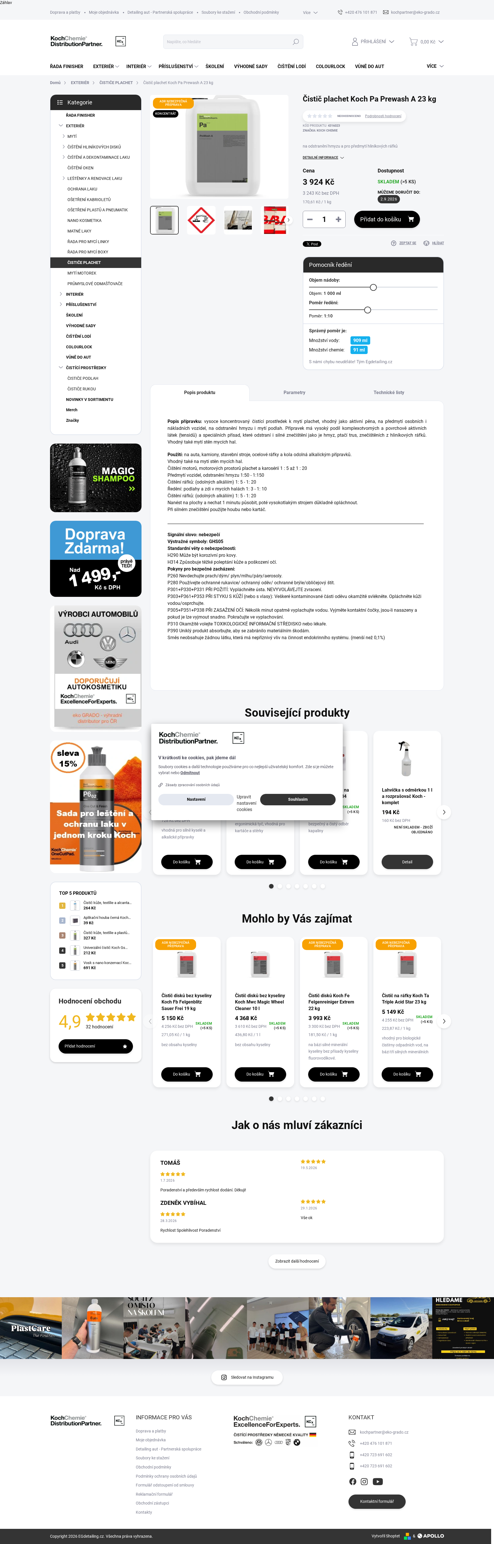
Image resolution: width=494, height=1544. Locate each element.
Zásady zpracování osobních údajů (193, 785)
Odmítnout (190, 773)
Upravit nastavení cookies (246, 803)
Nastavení (196, 799)
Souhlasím (298, 799)
